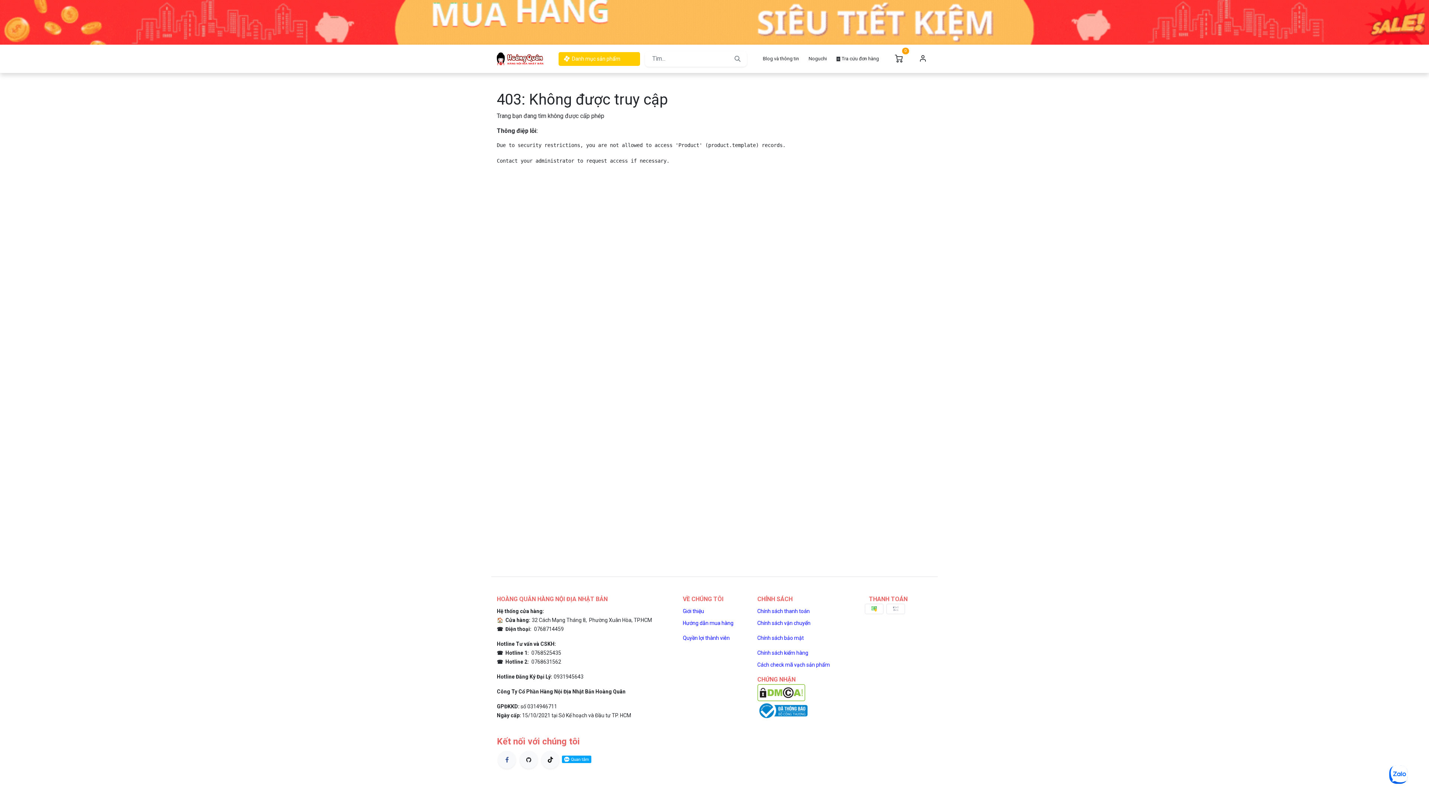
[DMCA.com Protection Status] (781, 692)
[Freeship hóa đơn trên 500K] (714, 21)
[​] (507, 760)
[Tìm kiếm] (737, 59)
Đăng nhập (923, 59)
